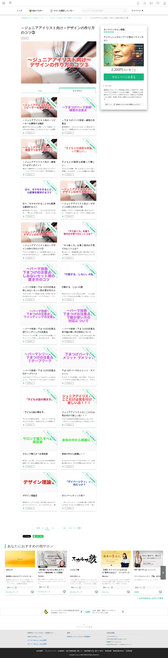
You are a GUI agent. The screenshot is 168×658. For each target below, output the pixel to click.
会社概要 (39, 651)
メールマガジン (112, 636)
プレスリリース (50, 651)
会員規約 (61, 651)
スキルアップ (12, 592)
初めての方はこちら (35, 637)
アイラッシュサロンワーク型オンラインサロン (66, 18)
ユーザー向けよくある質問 (37, 640)
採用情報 (129, 651)
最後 (79, 528)
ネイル (106, 592)
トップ (19, 11)
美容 (137, 592)
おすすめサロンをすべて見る (151, 598)
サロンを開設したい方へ (64, 11)
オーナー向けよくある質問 (37, 644)
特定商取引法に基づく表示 (93, 651)
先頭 (38, 528)
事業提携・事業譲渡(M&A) (114, 651)
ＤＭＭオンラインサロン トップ (32, 18)
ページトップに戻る (84, 627)
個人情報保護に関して (74, 651)
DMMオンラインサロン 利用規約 (78, 637)
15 (70, 528)
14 (64, 528)
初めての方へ (37, 11)
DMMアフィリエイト (114, 642)
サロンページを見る (124, 77)
